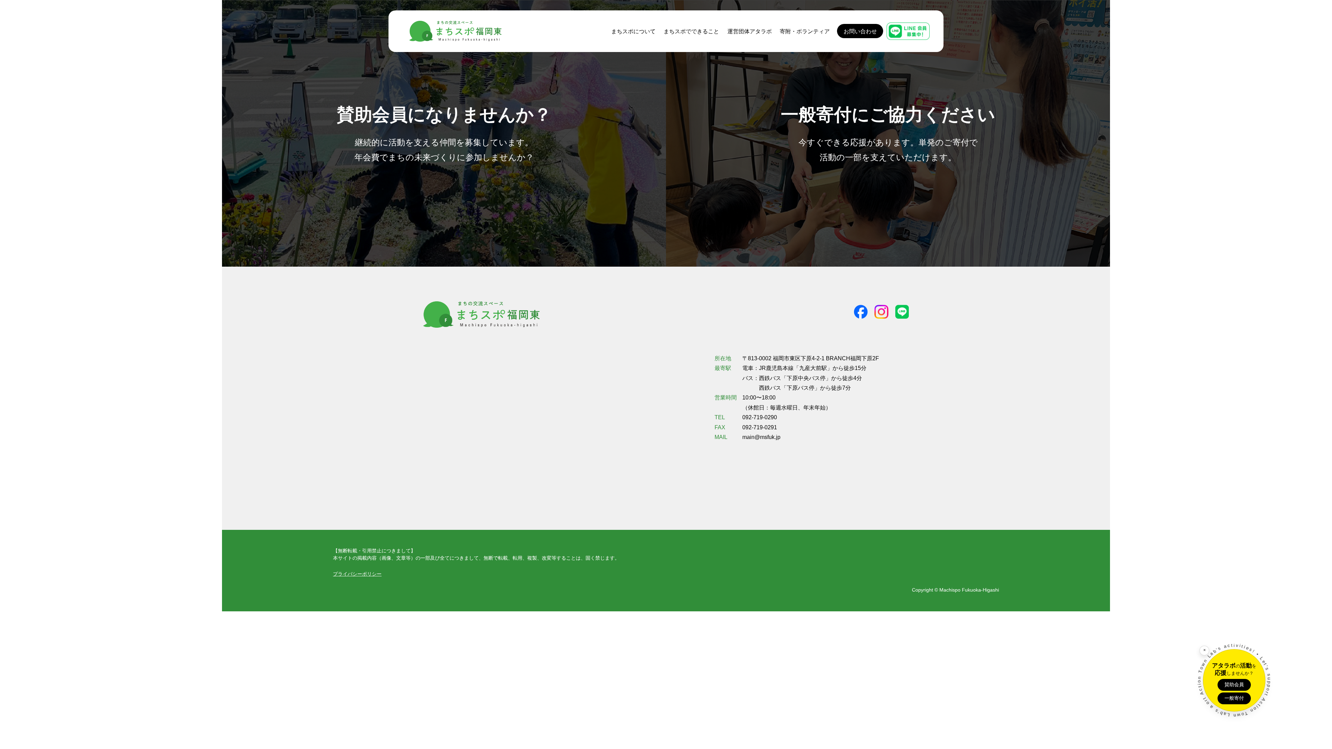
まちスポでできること (691, 31)
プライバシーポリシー (357, 574)
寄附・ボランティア (805, 31)
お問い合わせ (860, 31)
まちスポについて (633, 31)
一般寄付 (1234, 698)
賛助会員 (1234, 684)
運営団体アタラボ (749, 31)
